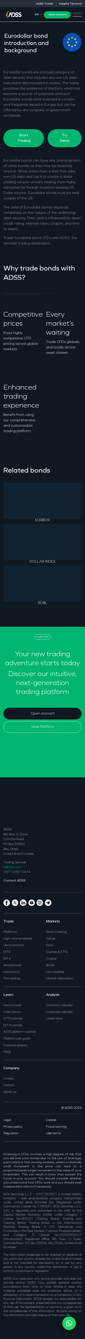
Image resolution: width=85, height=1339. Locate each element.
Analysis (52, 994)
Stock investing (56, 932)
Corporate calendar (59, 1012)
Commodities (55, 972)
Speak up (9, 1092)
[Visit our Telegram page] (49, 902)
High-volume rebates (17, 939)
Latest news (54, 1019)
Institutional (11, 972)
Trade (8, 921)
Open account (57, 15)
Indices (50, 939)
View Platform (42, 726)
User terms (53, 1133)
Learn (8, 994)
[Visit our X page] (16, 902)
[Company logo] (12, 14)
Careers (8, 1079)
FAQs (7, 1052)
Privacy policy (12, 1127)
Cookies (51, 1120)
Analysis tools (12, 965)
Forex (49, 945)
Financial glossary (15, 1045)
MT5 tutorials (12, 1019)
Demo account (13, 945)
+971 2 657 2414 (16, 872)
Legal (7, 1120)
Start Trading (23, 138)
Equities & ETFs (57, 952)
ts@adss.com (12, 867)
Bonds (50, 965)
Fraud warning (56, 1127)
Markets (53, 921)
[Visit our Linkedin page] (24, 902)
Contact (9, 1085)
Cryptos (51, 959)
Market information (59, 978)
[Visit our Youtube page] (32, 902)
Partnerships (12, 978)
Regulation (11, 1133)
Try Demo (65, 138)
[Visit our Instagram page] (40, 902)
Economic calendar (59, 1005)
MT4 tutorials (12, 1025)
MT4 (6, 959)
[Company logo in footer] (12, 804)
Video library (12, 1012)
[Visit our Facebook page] (7, 902)
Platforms (10, 932)
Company (11, 1068)
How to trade (12, 1005)
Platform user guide (16, 1039)
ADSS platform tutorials (19, 1032)
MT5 (6, 952)
